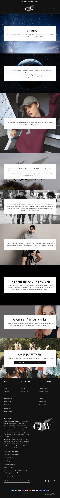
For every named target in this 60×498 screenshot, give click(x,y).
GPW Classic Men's (8, 398)
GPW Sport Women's (8, 411)
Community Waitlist (43, 404)
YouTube (38, 362)
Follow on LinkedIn (43, 401)
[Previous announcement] (2, 1)
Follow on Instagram (43, 388)
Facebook (21, 362)
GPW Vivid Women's (8, 404)
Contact (23, 395)
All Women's (6, 391)
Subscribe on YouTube (43, 391)
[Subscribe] (28, 481)
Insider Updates (24, 391)
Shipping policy (53, 493)
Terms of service (53, 494)
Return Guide (24, 388)
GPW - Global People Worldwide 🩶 (14, 493)
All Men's (5, 388)
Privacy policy (40, 493)
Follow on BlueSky (43, 395)
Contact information (32, 493)
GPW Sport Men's (7, 408)
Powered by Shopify (24, 493)
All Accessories (7, 395)
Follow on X (41, 398)
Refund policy (46, 493)
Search (5, 385)
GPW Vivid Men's (7, 401)
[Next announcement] (57, 1)
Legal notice (47, 494)
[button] (3, 8)
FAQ (22, 385)
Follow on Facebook (43, 385)
